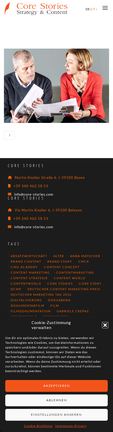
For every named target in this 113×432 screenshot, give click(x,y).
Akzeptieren (56, 386)
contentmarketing (75, 272)
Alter (58, 256)
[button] (105, 325)
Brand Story (59, 261)
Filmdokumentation (31, 311)
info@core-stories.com (33, 194)
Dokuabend (59, 300)
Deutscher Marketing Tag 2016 (41, 294)
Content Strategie (29, 278)
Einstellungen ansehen (56, 415)
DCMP (16, 289)
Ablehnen (56, 400)
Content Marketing (30, 272)
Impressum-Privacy (70, 426)
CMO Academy (24, 267)
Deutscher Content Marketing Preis (64, 289)
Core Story (90, 283)
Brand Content (26, 261)
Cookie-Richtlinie (38, 426)
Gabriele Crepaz (73, 311)
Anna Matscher (85, 256)
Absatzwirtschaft (29, 256)
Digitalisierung (26, 300)
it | (95, 9)
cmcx (83, 261)
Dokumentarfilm (27, 305)
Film (54, 305)
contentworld (26, 283)
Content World (69, 278)
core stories (60, 283)
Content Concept (62, 267)
